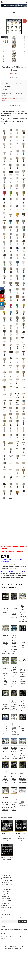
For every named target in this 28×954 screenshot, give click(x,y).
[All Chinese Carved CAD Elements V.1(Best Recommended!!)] (7, 826)
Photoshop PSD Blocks (7, 880)
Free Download (4, 909)
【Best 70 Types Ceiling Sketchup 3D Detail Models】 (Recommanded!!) (15, 729)
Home (4, 17)
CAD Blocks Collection (6, 879)
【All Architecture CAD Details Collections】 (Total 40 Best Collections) (22, 705)
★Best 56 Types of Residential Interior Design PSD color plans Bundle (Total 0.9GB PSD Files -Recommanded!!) (23, 677)
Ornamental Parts (5, 886)
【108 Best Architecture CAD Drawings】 (23, 644)
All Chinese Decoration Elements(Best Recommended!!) (7, 859)
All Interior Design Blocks (7, 877)
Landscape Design (5, 898)
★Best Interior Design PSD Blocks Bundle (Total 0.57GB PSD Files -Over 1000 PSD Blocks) (14, 644)
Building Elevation (5, 891)
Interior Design (4, 893)
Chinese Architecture (6, 907)
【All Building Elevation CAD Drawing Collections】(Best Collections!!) (5, 778)
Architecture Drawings (6, 884)
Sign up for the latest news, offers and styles (12, 917)
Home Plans (4, 895)
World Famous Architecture (7, 910)
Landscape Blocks (5, 896)
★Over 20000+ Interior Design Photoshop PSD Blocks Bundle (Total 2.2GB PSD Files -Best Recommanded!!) (23, 612)
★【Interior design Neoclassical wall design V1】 (22, 803)
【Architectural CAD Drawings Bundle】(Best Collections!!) (14, 612)
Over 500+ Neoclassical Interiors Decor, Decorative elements (22, 729)
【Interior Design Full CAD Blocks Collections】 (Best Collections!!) (14, 705)
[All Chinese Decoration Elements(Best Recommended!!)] (7, 850)
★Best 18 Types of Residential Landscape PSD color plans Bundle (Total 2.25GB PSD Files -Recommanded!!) (6, 644)
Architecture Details (6, 889)
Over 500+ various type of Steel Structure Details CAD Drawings (5, 729)
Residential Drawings (6, 900)
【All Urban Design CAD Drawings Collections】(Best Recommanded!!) (23, 777)
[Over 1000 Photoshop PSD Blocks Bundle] (5, 596)
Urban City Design (5, 903)
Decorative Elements (6, 887)
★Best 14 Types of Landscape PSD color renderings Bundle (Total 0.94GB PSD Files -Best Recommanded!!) (6, 677)
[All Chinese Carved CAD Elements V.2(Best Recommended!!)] (21, 826)
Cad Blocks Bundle (5, 875)
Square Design (4, 905)
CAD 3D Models (5, 882)
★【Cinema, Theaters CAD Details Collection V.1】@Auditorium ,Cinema (14, 803)
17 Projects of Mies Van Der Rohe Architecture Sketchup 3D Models (23, 753)
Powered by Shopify (19, 948)
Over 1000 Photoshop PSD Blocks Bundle (5, 611)
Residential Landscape (6, 902)
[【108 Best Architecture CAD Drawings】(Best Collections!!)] (22, 628)
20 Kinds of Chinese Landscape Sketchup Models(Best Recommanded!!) (6, 705)
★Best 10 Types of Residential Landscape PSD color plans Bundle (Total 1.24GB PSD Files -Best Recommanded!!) (15, 677)
